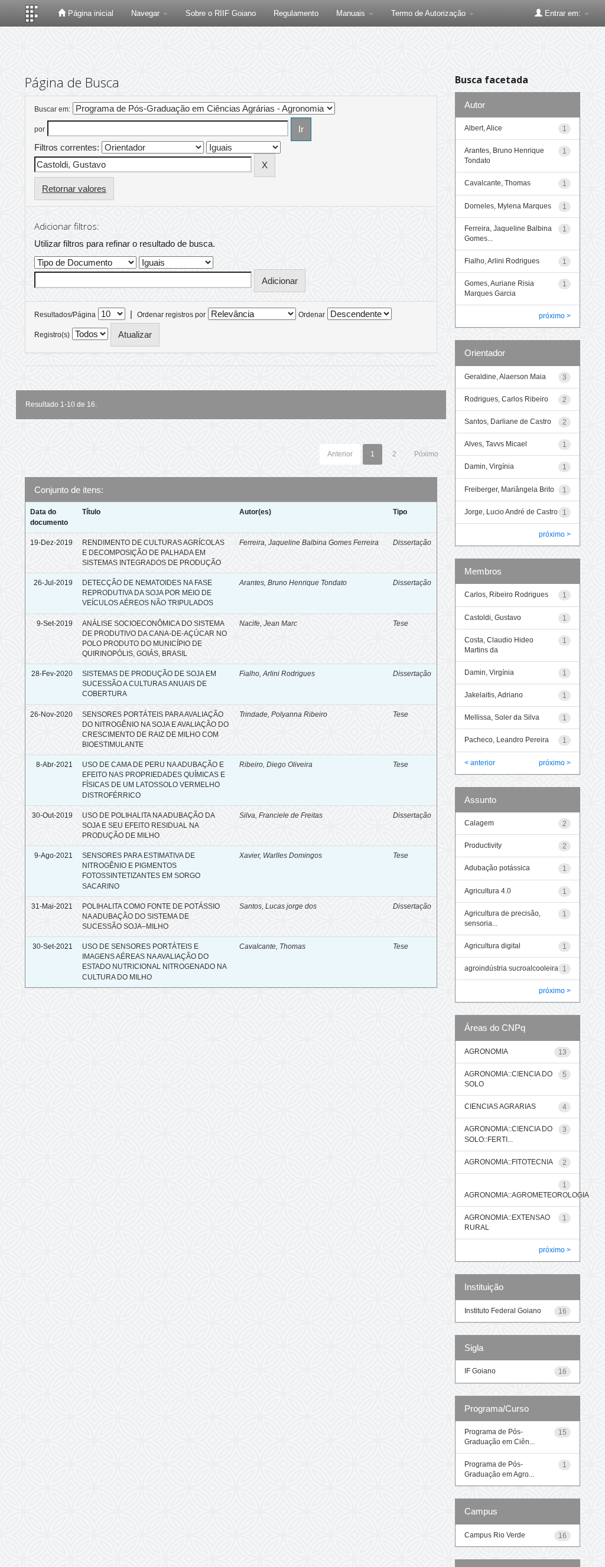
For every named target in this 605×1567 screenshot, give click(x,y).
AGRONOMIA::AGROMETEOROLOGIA (526, 1195)
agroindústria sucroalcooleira (511, 968)
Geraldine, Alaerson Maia (505, 377)
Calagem (479, 823)
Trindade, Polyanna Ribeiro (283, 714)
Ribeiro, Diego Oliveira (276, 764)
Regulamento (296, 13)
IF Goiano (480, 1371)
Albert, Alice (483, 128)
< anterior (479, 763)
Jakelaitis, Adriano (493, 695)
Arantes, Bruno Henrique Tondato (293, 583)
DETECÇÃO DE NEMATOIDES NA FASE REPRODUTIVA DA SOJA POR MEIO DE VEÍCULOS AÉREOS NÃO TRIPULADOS (147, 593)
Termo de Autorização (429, 13)
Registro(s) (52, 335)
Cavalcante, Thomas (272, 946)
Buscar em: (52, 109)
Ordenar (311, 315)
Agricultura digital (492, 946)
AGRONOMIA (486, 1051)
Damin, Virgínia (489, 466)
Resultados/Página (65, 315)
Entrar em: (562, 13)
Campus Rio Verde (494, 1535)
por (39, 129)
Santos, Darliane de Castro (507, 421)
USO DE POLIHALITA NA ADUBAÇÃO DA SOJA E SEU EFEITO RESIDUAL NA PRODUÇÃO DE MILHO (148, 825)
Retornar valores (74, 189)
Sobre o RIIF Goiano (221, 13)
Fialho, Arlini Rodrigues (277, 674)
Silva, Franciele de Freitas (281, 815)
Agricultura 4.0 (487, 891)
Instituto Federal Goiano (502, 1311)
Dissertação (412, 542)
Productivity (483, 845)
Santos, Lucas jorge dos (278, 906)
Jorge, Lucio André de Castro (511, 512)
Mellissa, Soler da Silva (501, 717)
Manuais (351, 13)
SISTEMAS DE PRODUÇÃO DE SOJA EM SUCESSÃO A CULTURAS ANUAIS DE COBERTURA (149, 684)
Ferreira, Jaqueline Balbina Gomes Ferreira (309, 542)
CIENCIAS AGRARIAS (500, 1106)
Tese (400, 623)
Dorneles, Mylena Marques (507, 206)
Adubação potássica (497, 868)
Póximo (426, 454)
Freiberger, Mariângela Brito (509, 489)
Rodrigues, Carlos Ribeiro (506, 399)
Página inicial (89, 13)
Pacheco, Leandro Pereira (506, 740)
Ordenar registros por (171, 315)
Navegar (146, 13)
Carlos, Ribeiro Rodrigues (506, 594)
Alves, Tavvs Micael (495, 444)
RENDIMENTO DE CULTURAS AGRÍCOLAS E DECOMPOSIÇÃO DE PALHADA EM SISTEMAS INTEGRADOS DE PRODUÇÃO (153, 552)
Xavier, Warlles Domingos (280, 855)
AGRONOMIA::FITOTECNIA (508, 1162)
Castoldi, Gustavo (492, 617)
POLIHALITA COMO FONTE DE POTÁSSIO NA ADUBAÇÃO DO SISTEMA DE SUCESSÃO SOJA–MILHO (151, 916)
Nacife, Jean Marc (268, 623)
